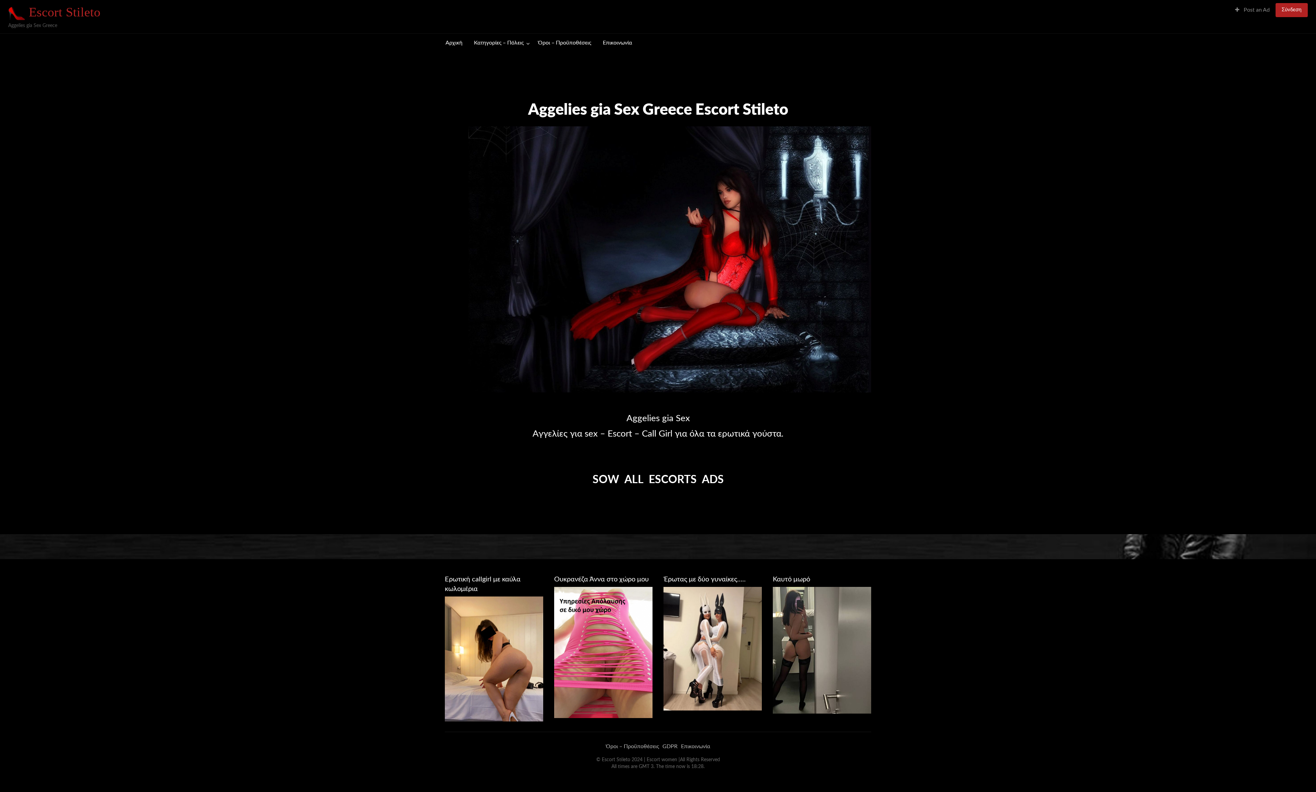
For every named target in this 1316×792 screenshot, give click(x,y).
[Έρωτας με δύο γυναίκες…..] (712, 648)
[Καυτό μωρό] (822, 650)
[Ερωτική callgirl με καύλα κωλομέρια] (494, 659)
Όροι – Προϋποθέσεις (564, 43)
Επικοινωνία (617, 43)
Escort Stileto (64, 12)
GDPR (670, 746)
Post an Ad (1256, 10)
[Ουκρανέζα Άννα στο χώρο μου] (603, 652)
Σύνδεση (1292, 9)
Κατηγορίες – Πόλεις (499, 43)
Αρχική (454, 43)
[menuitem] (1252, 10)
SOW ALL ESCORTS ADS (658, 479)
